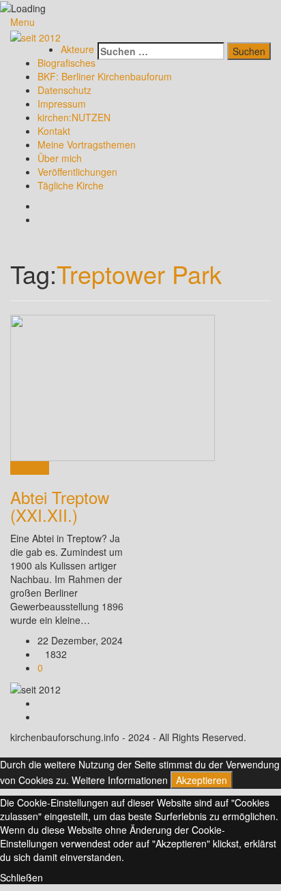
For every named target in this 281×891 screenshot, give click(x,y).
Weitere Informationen (120, 780)
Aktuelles (29, 468)
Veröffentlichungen (77, 171)
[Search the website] (101, 35)
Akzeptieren (201, 780)
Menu (22, 22)
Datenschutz (64, 90)
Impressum (62, 103)
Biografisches (66, 62)
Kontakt (54, 131)
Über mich (60, 158)
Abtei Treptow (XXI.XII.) (59, 506)
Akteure (77, 49)
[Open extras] (94, 35)
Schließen (21, 877)
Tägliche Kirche (71, 185)
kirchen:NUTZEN (74, 117)
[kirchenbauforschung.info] (35, 35)
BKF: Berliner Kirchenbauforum (105, 76)
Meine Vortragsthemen (87, 144)
